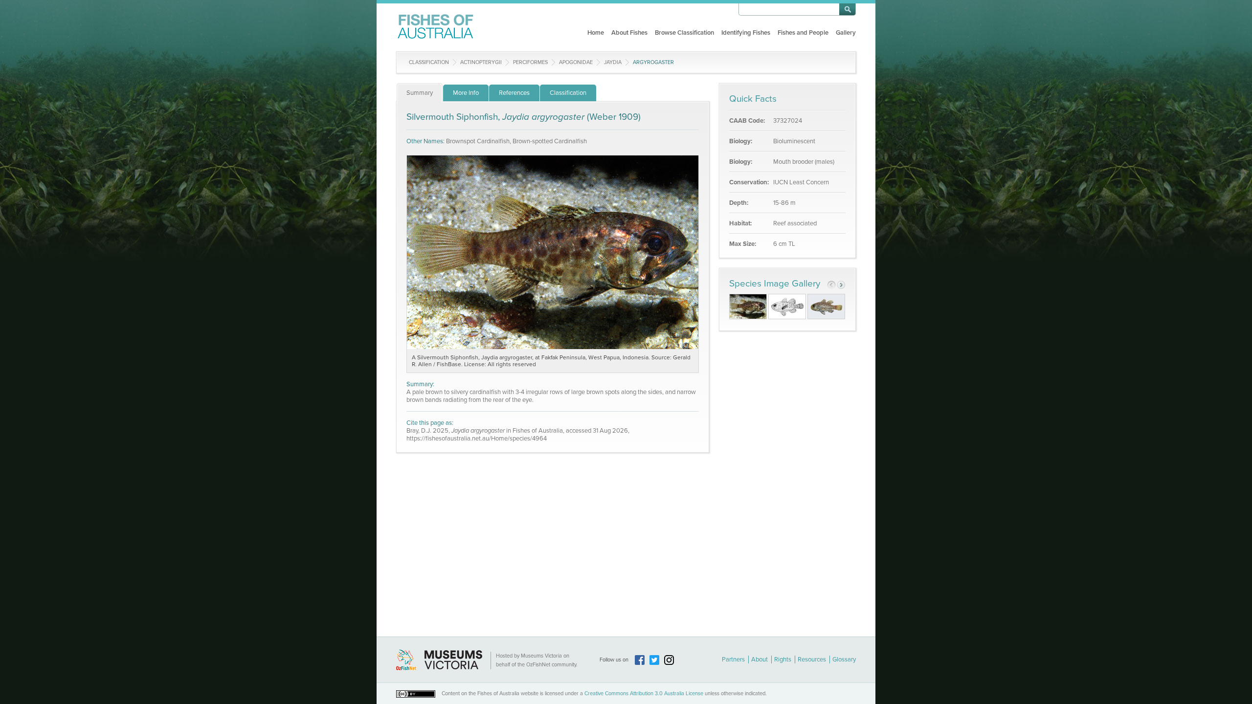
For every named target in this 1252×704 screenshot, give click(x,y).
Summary (419, 93)
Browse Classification (684, 33)
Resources (812, 659)
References (514, 93)
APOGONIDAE (576, 62)
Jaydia (613, 62)
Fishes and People (803, 33)
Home (595, 33)
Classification (429, 62)
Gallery (846, 33)
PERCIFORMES (530, 62)
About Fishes (629, 33)
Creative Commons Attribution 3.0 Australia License (643, 693)
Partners (733, 659)
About (759, 659)
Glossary (844, 659)
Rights (782, 659)
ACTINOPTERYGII (481, 62)
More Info (466, 93)
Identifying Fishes (745, 33)
